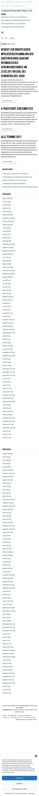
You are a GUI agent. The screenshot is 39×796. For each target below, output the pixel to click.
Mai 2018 (5, 362)
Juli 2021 (5, 316)
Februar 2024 (6, 267)
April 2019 (5, 343)
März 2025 (5, 241)
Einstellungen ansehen (19, 789)
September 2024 (7, 251)
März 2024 (5, 264)
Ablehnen (19, 783)
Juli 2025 (5, 228)
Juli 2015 (5, 431)
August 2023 (6, 277)
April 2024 (5, 261)
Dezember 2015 (7, 418)
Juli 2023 (5, 280)
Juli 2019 (5, 336)
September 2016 (7, 401)
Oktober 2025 (6, 221)
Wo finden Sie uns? (5, 6)
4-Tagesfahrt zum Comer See (17, 108)
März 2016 (5, 408)
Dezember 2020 (7, 320)
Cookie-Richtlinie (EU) (17, 6)
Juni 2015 (5, 434)
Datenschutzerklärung (21, 793)
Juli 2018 (5, 359)
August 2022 (6, 300)
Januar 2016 (6, 415)
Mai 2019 (5, 339)
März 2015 (5, 438)
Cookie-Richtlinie (9, 793)
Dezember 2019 (7, 329)
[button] (36, 756)
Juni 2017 (5, 382)
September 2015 (7, 428)
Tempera (27, 719)
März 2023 (5, 293)
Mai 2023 (5, 287)
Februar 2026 (6, 215)
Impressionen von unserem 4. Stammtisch (14, 17)
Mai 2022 (5, 310)
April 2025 (5, 238)
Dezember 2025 (7, 218)
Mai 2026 (5, 208)
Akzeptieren (19, 778)
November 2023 (7, 274)
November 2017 (7, 372)
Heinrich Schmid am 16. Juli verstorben (13, 23)
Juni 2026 (5, 205)
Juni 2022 (5, 306)
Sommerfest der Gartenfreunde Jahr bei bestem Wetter (20, 187)
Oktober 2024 (6, 247)
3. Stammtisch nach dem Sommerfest (12, 27)
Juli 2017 (5, 379)
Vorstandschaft (9, 2)
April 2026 (5, 211)
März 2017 (5, 388)
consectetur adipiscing (24, 710)
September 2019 (7, 333)
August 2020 (6, 326)
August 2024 (6, 254)
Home (2, 2)
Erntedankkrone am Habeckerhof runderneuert (15, 20)
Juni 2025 (5, 231)
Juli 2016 (5, 405)
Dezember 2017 (7, 369)
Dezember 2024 (7, 244)
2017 (6, 38)
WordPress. (34, 719)
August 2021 (6, 313)
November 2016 (7, 395)
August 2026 (6, 198)
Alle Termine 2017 (11, 137)
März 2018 (5, 365)
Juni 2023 (5, 284)
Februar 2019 (6, 346)
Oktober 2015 (6, 424)
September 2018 (7, 356)
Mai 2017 (5, 385)
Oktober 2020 (6, 323)
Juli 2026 (5, 202)
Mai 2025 (5, 234)
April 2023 (5, 290)
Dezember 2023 (7, 270)
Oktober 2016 (6, 398)
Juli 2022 (5, 303)
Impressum (31, 793)
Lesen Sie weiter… (8, 101)
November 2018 (7, 352)
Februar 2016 (6, 411)
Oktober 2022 (6, 297)
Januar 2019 (6, 349)
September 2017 (7, 375)
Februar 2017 (6, 392)
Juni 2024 (5, 257)
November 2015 (7, 421)
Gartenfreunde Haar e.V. (17, 10)
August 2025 (6, 225)
